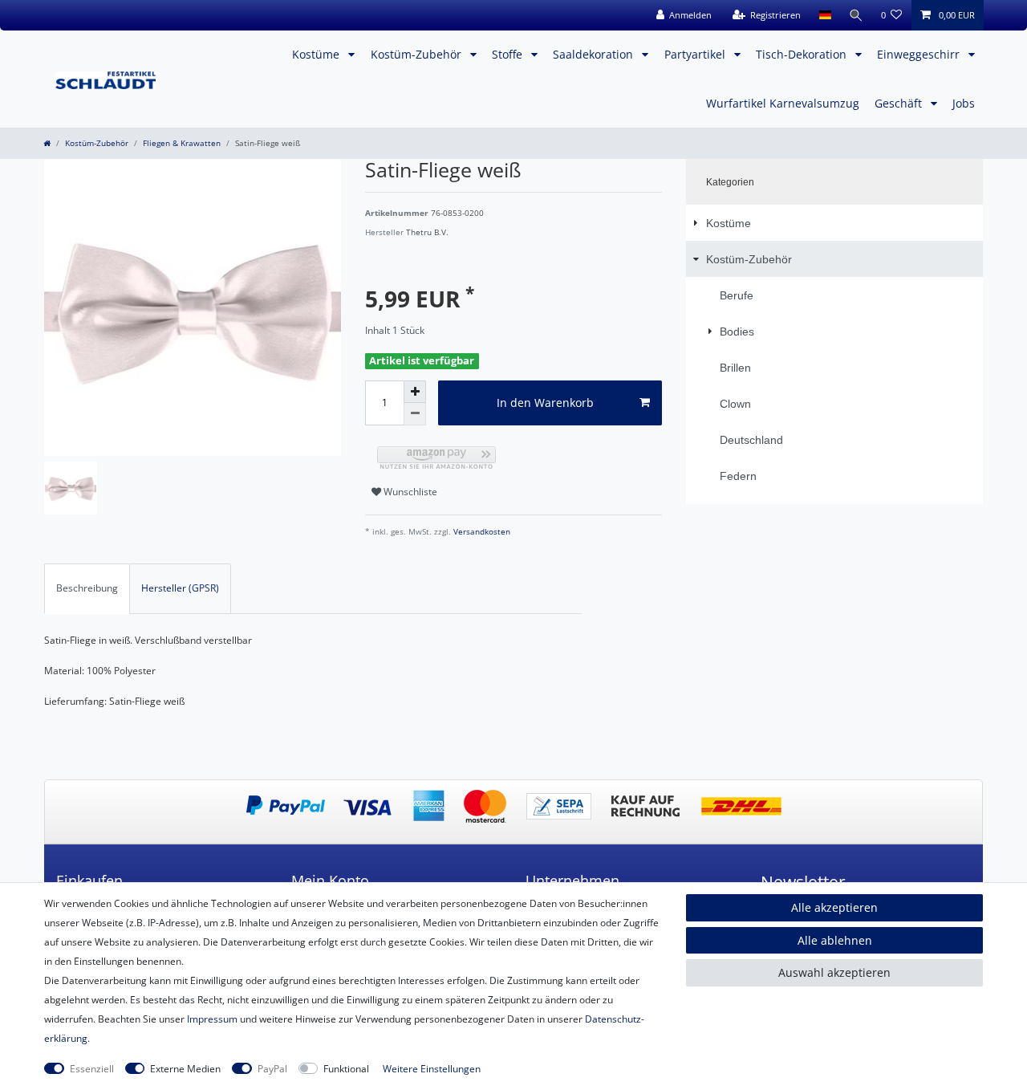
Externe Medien (185, 1069)
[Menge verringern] (415, 414)
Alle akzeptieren (834, 907)
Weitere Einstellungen (432, 1069)
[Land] (824, 15)
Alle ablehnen (835, 940)
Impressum (212, 1019)
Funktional (346, 1069)
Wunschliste (409, 491)
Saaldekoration (594, 54)
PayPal (272, 1069)
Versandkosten (480, 532)
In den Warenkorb (545, 402)
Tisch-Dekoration (803, 54)
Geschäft (900, 103)
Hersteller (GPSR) (180, 588)
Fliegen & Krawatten (182, 143)
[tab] (87, 588)
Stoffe (509, 54)
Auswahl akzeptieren (834, 972)
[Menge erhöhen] (415, 391)
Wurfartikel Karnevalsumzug (782, 103)
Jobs (963, 103)
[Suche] (856, 15)
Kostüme (317, 54)
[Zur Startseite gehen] (47, 143)
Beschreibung (87, 588)
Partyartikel (696, 54)
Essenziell (92, 1069)
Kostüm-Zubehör (418, 54)
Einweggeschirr (920, 54)
